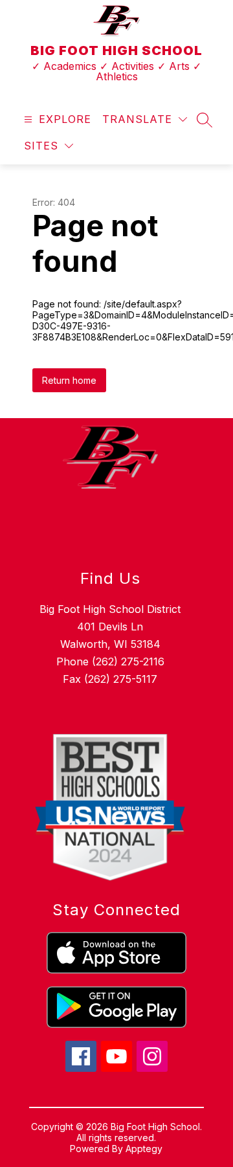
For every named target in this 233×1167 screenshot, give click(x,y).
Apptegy (144, 1148)
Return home (69, 380)
